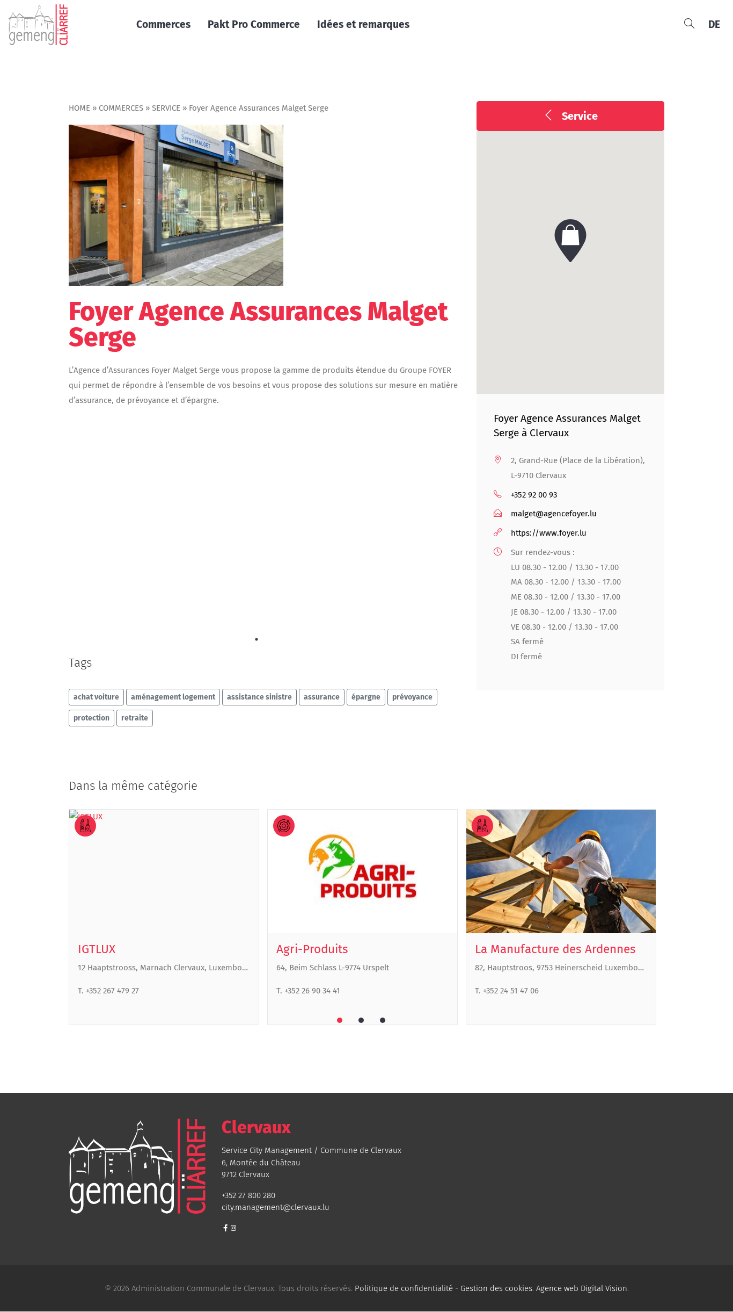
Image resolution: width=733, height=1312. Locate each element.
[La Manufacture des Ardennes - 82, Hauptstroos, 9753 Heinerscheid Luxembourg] (561, 871)
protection (91, 718)
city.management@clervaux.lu (275, 1207)
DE (714, 24)
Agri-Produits (312, 949)
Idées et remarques (363, 24)
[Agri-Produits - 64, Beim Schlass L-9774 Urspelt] (362, 871)
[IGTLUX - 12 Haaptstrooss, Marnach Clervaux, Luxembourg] (164, 871)
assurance (322, 697)
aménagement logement (173, 697)
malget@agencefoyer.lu (554, 513)
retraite (134, 718)
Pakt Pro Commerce (254, 24)
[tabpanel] (168, 917)
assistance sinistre (259, 697)
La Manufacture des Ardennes (555, 949)
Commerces (163, 24)
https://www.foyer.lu (549, 533)
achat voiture (96, 697)
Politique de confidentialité (404, 1288)
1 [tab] (256, 639)
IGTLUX (96, 949)
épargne (365, 697)
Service (166, 108)
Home (79, 108)
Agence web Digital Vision (581, 1288)
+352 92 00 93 (534, 495)
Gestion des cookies (496, 1288)
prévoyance (412, 697)
